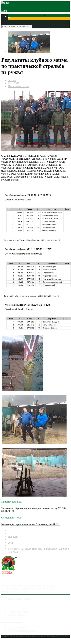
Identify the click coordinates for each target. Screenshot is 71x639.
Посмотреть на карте (19, 598)
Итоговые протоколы (20, 28)
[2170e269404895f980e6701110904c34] (29, 51)
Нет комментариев (18, 86)
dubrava (12, 80)
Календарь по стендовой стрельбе (27, 19)
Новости (13, 536)
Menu (4, 10)
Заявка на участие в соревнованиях (28, 22)
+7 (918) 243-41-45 (18, 611)
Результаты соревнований (25, 16)
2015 (10, 542)
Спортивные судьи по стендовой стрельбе (32, 25)
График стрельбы (42, 28)
